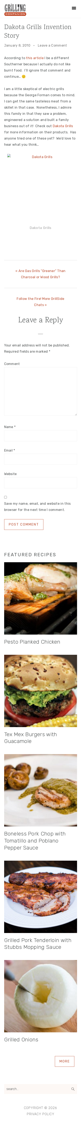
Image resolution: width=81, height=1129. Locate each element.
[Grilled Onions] (40, 997)
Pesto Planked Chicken (32, 642)
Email (9, 450)
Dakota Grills (63, 126)
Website (10, 474)
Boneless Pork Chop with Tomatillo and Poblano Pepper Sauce (35, 841)
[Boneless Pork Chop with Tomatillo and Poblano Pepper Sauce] (40, 791)
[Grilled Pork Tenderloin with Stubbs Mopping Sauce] (40, 898)
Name (10, 427)
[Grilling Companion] (15, 14)
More (64, 1061)
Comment (12, 364)
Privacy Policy (40, 1114)
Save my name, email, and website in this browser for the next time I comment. (37, 507)
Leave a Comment (52, 45)
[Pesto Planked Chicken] (40, 599)
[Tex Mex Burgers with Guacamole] (40, 692)
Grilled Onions (21, 1039)
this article (35, 58)
